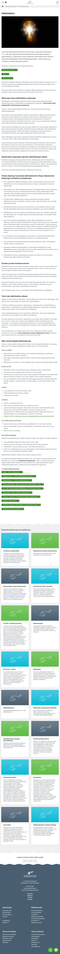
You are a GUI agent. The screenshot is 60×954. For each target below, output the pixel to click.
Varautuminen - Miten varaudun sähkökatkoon (16, 492)
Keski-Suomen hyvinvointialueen (31, 166)
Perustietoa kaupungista (38, 934)
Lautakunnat (34, 914)
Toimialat (4, 916)
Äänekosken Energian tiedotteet (12, 509)
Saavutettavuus (35, 946)
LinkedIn (30, 899)
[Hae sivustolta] (3, 2)
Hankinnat (5, 942)
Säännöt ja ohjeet (7, 938)
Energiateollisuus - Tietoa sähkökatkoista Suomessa (18, 476)
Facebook (30, 893)
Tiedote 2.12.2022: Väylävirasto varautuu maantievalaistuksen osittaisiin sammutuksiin (29, 416)
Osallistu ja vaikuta (36, 922)
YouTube (29, 897)
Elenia (4, 74)
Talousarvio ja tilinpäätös (9, 934)
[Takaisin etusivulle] (2, 6)
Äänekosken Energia (9, 70)
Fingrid (4, 54)
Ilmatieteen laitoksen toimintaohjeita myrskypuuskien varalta (20, 505)
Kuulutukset (34, 920)
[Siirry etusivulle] (30, 3)
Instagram (30, 895)
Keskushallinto (6, 912)
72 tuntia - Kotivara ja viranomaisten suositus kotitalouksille (20, 496)
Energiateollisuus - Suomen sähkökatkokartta (16, 480)
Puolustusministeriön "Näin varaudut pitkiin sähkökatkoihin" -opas (22, 484)
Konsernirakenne (7, 914)
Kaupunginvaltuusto (36, 910)
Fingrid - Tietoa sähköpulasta (11, 472)
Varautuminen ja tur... (24, 6)
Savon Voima (6, 78)
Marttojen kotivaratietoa (9, 500)
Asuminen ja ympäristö (11, 6)
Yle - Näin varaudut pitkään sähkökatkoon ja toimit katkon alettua (22, 488)
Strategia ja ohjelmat (8, 936)
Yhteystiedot (34, 938)
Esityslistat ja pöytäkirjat (38, 918)
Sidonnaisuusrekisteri (37, 916)
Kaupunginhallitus (36, 912)
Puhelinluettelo (35, 936)
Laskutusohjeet (6, 940)
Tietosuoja (34, 944)
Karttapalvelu (35, 942)
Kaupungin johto (6, 910)
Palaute (33, 940)
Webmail (4, 922)
